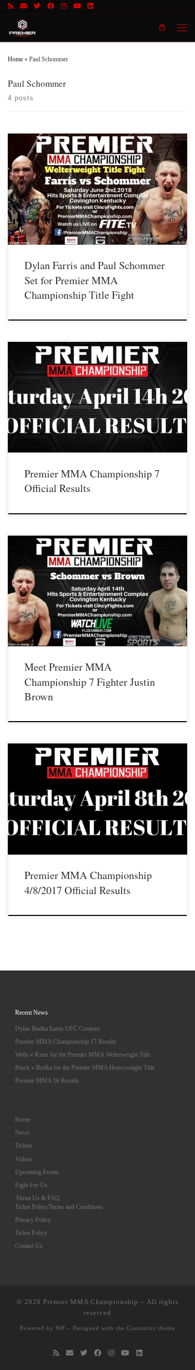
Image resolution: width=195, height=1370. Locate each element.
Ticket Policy (31, 1233)
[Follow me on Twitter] (37, 7)
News (22, 1132)
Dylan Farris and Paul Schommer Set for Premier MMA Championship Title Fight (94, 280)
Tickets (24, 1145)
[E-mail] (23, 7)
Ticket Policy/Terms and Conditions (59, 1207)
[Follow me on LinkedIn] (90, 7)
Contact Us (29, 1246)
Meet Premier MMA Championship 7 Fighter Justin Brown (89, 681)
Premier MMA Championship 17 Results (65, 1042)
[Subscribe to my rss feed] (11, 7)
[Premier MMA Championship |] (22, 25)
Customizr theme (151, 1328)
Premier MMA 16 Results (47, 1081)
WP (60, 1328)
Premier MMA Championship (90, 1302)
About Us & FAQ (37, 1198)
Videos (23, 1159)
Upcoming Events (37, 1172)
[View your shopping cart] (162, 27)
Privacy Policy (33, 1220)
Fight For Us (31, 1185)
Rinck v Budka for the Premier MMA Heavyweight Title (84, 1068)
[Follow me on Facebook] (50, 7)
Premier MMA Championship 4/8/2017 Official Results (88, 882)
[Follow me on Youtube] (77, 7)
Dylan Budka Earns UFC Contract (57, 1029)
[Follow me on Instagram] (64, 7)
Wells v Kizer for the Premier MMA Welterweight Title (82, 1055)
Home (15, 59)
